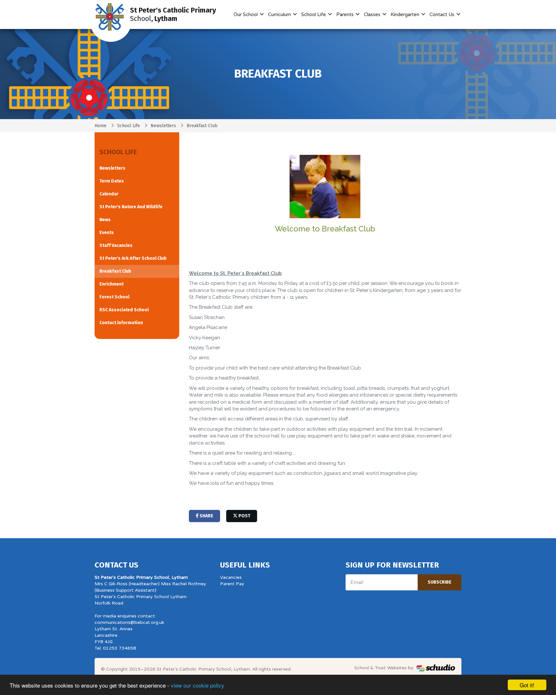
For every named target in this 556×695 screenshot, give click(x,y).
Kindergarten (406, 14)
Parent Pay (232, 584)
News (105, 219)
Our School (246, 14)
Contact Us (443, 14)
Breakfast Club (115, 271)
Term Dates (111, 181)
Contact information (121, 322)
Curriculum (280, 14)
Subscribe (439, 582)
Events (106, 232)
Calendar (108, 194)
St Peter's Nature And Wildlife (130, 207)
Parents (345, 14)
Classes (373, 14)
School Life (314, 14)
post (243, 516)
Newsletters (163, 125)
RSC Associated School (124, 310)
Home (101, 125)
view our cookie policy (197, 685)
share (206, 516)
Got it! (527, 685)
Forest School (114, 297)
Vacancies (231, 577)
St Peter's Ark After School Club (133, 258)
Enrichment (111, 284)
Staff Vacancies (116, 245)
